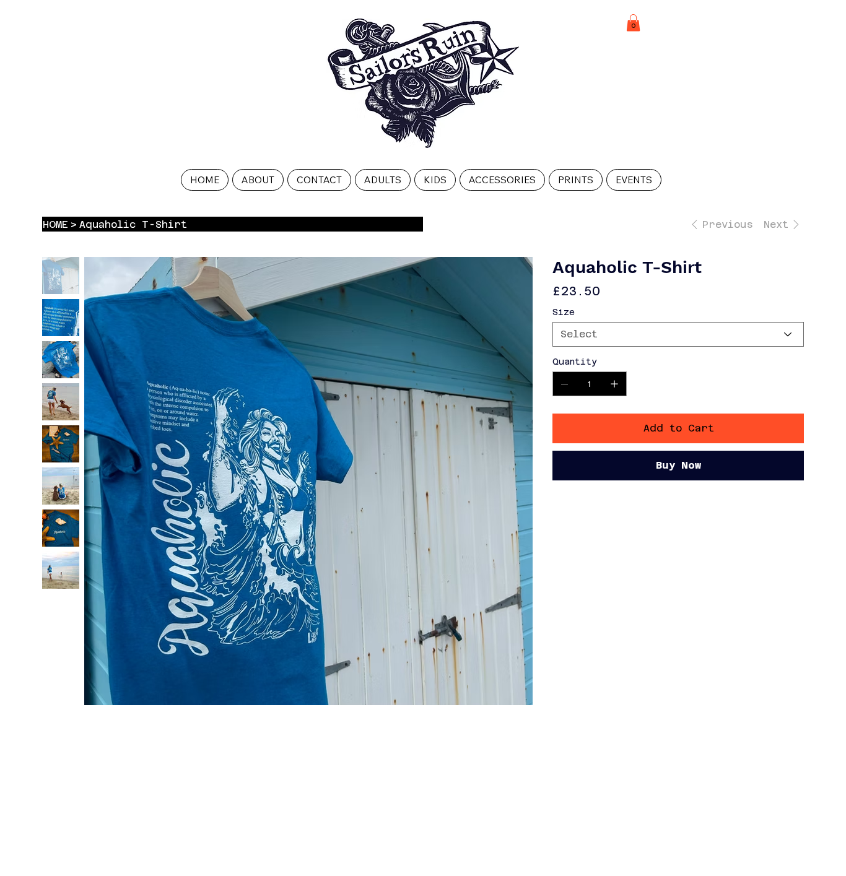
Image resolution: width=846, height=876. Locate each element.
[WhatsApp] (558, 516)
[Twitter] (603, 516)
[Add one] (614, 383)
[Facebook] (573, 516)
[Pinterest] (588, 516)
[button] (633, 22)
